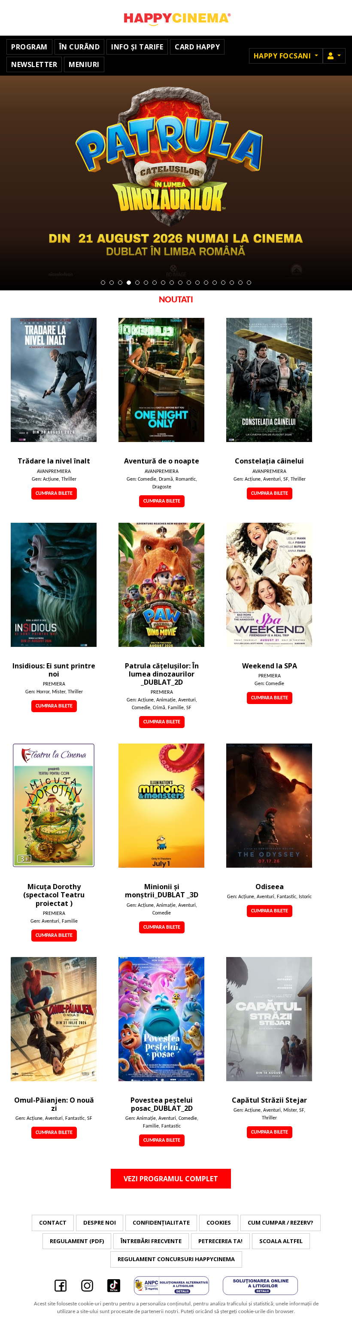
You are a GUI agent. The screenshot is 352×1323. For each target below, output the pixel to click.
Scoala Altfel (281, 1241)
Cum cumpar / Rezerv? (280, 1222)
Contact (53, 1222)
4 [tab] (129, 282)
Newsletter (34, 64)
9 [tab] (172, 282)
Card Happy (197, 47)
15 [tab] (223, 282)
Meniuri (84, 64)
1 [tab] (103, 282)
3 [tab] (120, 282)
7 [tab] (154, 282)
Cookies (218, 1222)
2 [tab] (111, 282)
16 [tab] (232, 282)
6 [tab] (146, 282)
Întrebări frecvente (151, 1241)
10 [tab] (180, 282)
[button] (334, 56)
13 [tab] (206, 282)
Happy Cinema (176, 18)
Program (29, 47)
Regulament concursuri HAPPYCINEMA (176, 1259)
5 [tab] (137, 282)
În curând (79, 47)
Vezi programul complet (171, 1178)
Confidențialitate (161, 1222)
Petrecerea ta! (220, 1241)
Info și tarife (137, 47)
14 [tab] (214, 282)
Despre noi (99, 1222)
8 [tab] (163, 282)
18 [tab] (249, 282)
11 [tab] (189, 282)
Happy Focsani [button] (283, 56)
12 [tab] (197, 282)
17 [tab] (240, 282)
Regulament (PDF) (77, 1241)
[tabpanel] (176, 183)
